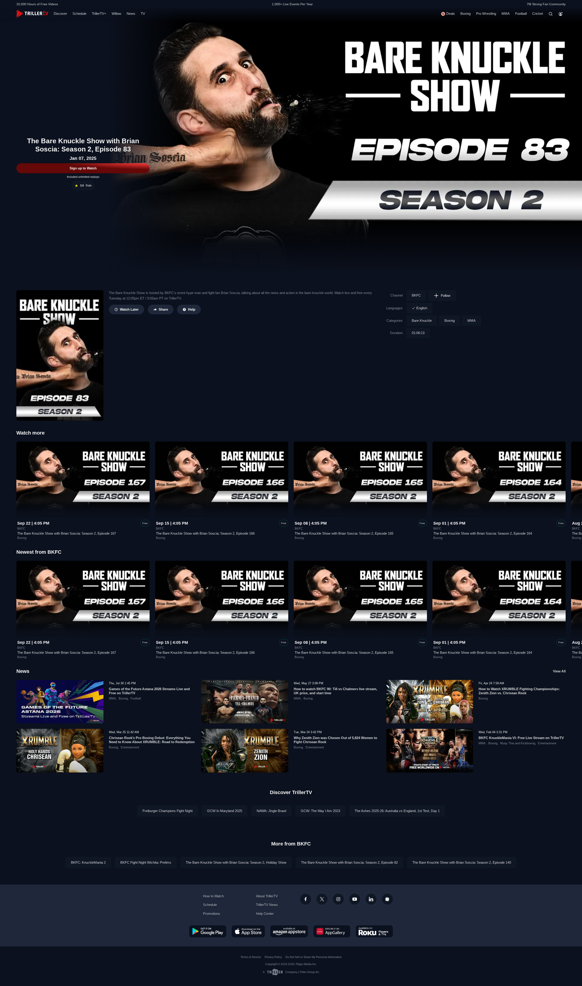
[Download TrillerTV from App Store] (248, 931)
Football (521, 13)
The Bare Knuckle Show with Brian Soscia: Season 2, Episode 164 (482, 533)
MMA (506, 13)
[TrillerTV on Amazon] (289, 931)
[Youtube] (354, 899)
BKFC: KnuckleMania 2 (88, 862)
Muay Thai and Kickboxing (517, 743)
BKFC (416, 295)
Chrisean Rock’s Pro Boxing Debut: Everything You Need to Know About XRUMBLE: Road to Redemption (152, 740)
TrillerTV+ (99, 13)
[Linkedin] (371, 899)
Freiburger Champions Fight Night (168, 811)
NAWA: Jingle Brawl (271, 811)
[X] (321, 899)
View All (559, 671)
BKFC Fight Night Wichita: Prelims (145, 862)
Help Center (265, 914)
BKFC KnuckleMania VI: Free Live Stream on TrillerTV (521, 738)
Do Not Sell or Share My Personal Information (314, 957)
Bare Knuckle (422, 320)
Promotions (211, 914)
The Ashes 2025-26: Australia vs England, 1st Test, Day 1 (397, 811)
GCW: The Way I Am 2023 (320, 811)
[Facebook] (305, 899)
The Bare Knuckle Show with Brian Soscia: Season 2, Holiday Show (236, 862)
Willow (116, 13)
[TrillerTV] (32, 13)
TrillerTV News (267, 905)
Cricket (537, 13)
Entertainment (130, 747)
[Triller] (387, 899)
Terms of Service (251, 957)
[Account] (561, 14)
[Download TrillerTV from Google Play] (207, 931)
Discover (60, 13)
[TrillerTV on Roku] (374, 931)
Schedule (79, 13)
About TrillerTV (267, 896)
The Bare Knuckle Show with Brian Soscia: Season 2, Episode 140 (461, 862)
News (131, 13)
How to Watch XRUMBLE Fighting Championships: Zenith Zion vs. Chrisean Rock (519, 691)
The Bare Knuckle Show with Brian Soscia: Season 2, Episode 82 (349, 862)
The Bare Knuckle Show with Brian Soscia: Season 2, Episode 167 (66, 533)
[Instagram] (338, 899)
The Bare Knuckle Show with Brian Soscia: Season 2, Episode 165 (344, 533)
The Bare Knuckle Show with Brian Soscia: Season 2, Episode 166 (205, 533)
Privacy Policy (273, 957)
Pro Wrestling (486, 13)
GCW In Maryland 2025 (224, 811)
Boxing (465, 13)
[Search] (551, 14)
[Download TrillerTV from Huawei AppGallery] (332, 931)
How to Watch (213, 896)
